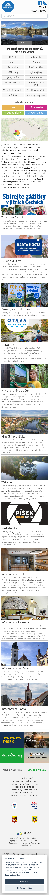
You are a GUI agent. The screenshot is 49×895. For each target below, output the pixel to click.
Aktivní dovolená (13, 82)
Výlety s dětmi (13, 77)
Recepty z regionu (36, 95)
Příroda (36, 62)
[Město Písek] (12, 805)
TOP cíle (43, 7)
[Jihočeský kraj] (37, 770)
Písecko (13, 107)
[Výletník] (36, 755)
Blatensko (37, 107)
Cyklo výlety (36, 72)
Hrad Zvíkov (24, 43)
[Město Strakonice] (37, 805)
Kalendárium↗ (39, 10)
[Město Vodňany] (37, 819)
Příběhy (13, 95)
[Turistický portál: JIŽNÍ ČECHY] (12, 755)
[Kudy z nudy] (36, 740)
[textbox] (24, 16)
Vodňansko (36, 112)
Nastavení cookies (12, 875)
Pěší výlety (13, 72)
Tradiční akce (36, 57)
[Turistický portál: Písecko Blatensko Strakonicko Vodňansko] (8, 6)
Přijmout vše (24, 882)
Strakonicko (14, 112)
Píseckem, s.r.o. (30, 781)
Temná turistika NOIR (36, 83)
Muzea (13, 62)
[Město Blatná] (12, 819)
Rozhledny (13, 67)
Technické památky (13, 90)
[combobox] (24, 16)
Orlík (36, 170)
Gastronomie (36, 77)
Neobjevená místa (36, 90)
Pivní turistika (36, 67)
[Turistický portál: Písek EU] (12, 740)
